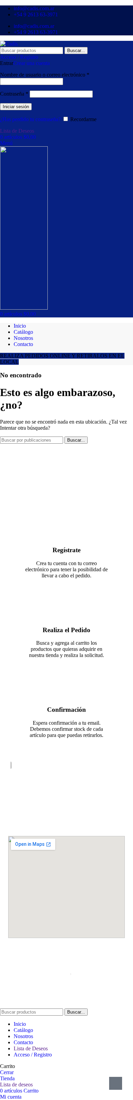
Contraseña (14, 94)
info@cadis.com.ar (66, 810)
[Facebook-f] (60, 824)
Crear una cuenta (31, 63)
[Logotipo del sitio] (9, 44)
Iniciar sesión (16, 106)
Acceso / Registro (33, 1054)
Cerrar (7, 1072)
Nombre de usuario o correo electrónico (44, 75)
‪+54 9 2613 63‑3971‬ (66, 804)
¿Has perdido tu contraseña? (30, 119)
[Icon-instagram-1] (73, 824)
